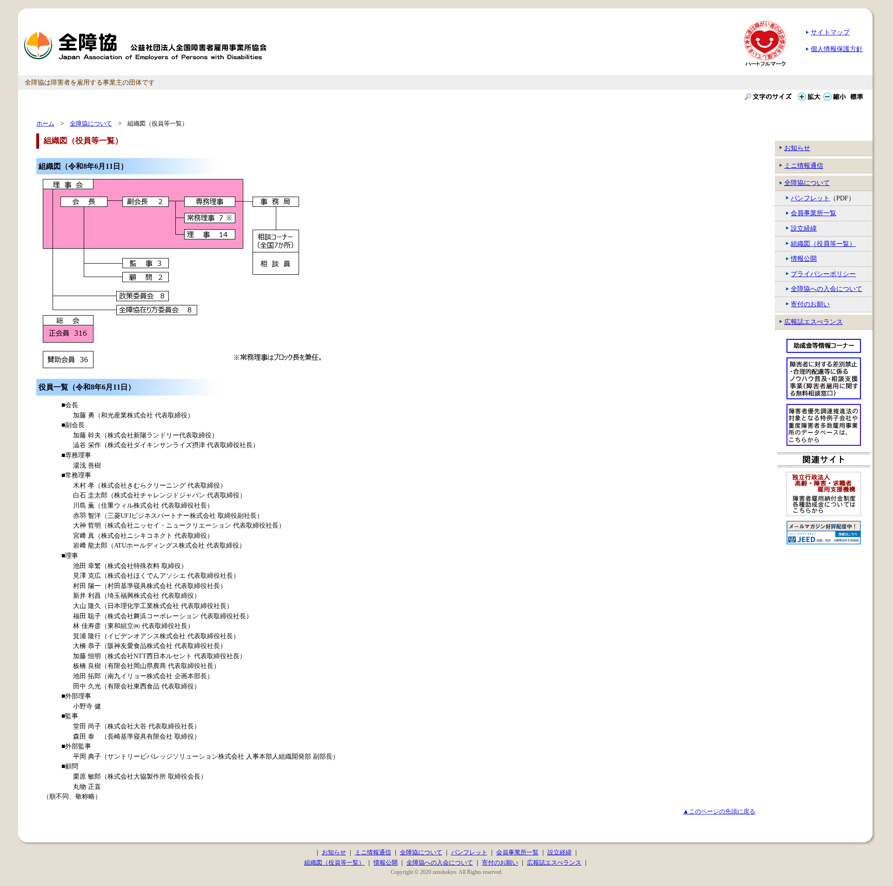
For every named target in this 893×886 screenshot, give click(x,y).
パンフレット (810, 198)
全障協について (807, 182)
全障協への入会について (826, 288)
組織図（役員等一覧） (823, 243)
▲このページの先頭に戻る (719, 811)
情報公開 (804, 258)
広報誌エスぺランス (813, 321)
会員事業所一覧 (813, 213)
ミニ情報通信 (803, 165)
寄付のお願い (810, 304)
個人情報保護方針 (837, 49)
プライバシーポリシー (823, 274)
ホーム (45, 123)
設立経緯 (804, 228)
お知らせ (797, 148)
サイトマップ (830, 32)
